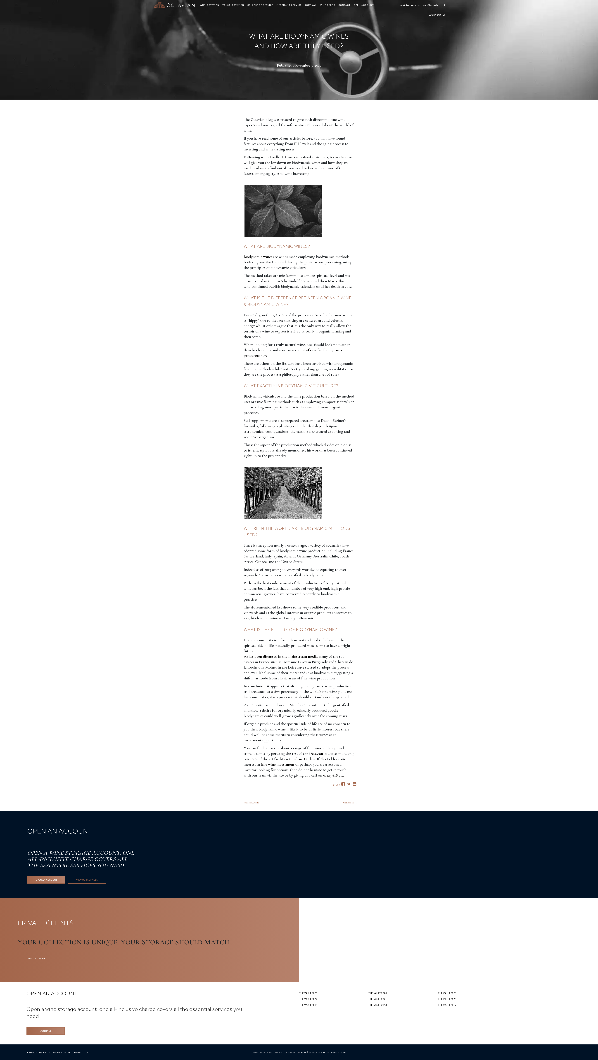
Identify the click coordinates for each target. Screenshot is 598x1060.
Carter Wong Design (334, 1052)
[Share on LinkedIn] (355, 784)
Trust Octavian (233, 5)
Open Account (364, 5)
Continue (45, 1031)
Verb (304, 1052)
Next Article (348, 802)
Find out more (36, 958)
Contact (344, 5)
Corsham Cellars (302, 758)
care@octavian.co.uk (434, 5)
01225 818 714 (333, 775)
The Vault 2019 (308, 1005)
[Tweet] (349, 784)
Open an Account (46, 879)
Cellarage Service (260, 5)
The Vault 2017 (447, 1005)
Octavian (316, 753)
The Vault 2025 (308, 993)
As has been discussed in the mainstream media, (281, 656)
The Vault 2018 (377, 1005)
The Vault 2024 (377, 993)
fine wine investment (277, 764)
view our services (87, 879)
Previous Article (251, 802)
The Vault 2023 (447, 993)
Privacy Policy (37, 1052)
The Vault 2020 (447, 999)
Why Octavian (209, 5)
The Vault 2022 (308, 999)
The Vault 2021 (377, 999)
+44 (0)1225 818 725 (410, 5)
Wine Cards (327, 5)
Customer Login (59, 1052)
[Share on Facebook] (343, 784)
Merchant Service (289, 5)
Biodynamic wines (258, 256)
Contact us (80, 1052)
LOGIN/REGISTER (437, 15)
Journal (311, 5)
